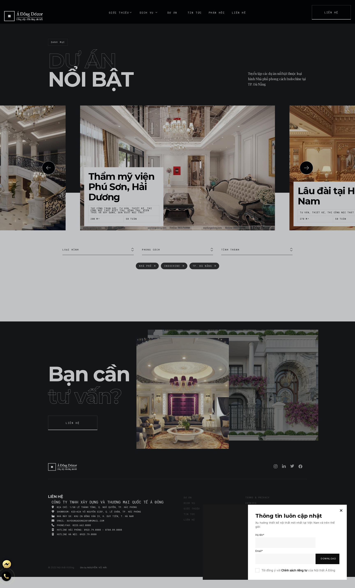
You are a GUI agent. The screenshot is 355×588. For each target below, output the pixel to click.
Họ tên (259, 534)
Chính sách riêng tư (294, 570)
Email (259, 550)
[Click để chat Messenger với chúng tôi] (7, 564)
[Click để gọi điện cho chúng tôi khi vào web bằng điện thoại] (6, 576)
